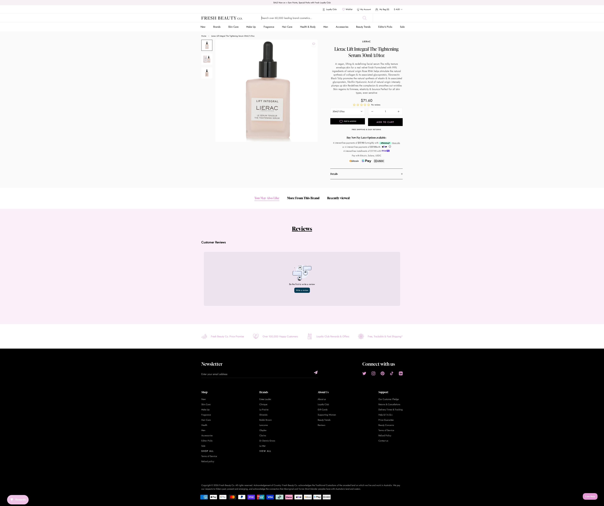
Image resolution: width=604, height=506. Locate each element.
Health (204, 425)
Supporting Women (327, 414)
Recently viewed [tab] (338, 198)
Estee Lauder (265, 399)
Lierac (366, 41)
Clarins (262, 435)
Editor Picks (207, 440)
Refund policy (207, 461)
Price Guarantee (386, 419)
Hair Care (287, 27)
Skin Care (233, 27)
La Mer (262, 445)
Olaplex (262, 430)
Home (203, 36)
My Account (365, 9)
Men (325, 27)
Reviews (302, 228)
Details (334, 174)
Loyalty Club (331, 9)
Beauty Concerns (386, 425)
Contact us (383, 440)
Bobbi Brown (265, 419)
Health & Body (308, 27)
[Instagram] (373, 373)
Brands (216, 27)
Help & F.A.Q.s (385, 414)
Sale (402, 27)
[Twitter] (364, 373)
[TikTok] (392, 373)
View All (265, 451)
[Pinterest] (382, 373)
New (203, 27)
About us (322, 399)
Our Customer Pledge (388, 399)
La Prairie (263, 409)
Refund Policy (384, 435)
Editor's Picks (385, 27)
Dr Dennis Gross (267, 440)
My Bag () (384, 9)
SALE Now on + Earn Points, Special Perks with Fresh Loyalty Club (302, 2)
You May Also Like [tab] (266, 198)
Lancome (263, 425)
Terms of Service (209, 456)
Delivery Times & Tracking (390, 409)
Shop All (207, 451)
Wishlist (349, 9)
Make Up (251, 27)
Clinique (263, 404)
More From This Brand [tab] (303, 198)
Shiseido (263, 414)
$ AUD (397, 9)
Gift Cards (322, 409)
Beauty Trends (363, 27)
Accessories (342, 27)
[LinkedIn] (401, 373)
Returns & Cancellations (389, 404)
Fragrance (269, 27)
